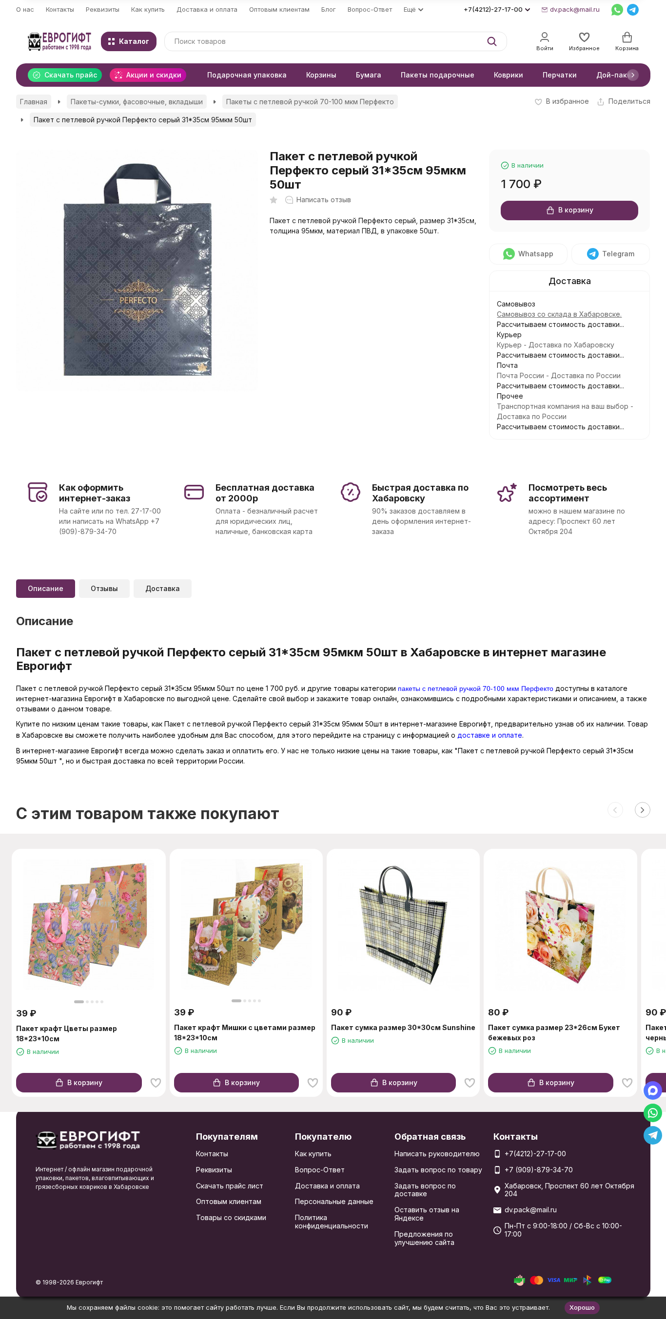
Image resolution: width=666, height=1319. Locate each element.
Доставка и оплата (206, 9)
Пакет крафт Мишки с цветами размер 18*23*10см (244, 1032)
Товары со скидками (231, 1217)
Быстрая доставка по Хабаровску (420, 492)
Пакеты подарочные (437, 75)
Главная (33, 101)
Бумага (368, 75)
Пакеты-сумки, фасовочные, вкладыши (137, 101)
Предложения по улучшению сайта (424, 1238)
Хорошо (582, 1307)
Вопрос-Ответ (370, 9)
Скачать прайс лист (229, 1186)
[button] (633, 75)
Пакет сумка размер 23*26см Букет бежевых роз (554, 1032)
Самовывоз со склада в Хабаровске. (559, 314)
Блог (328, 9)
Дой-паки (613, 75)
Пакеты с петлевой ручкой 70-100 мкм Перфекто (310, 101)
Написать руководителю (437, 1153)
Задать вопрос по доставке (425, 1190)
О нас (25, 9)
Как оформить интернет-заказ (94, 492)
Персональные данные (334, 1201)
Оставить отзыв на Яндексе (426, 1213)
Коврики (508, 75)
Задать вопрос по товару (438, 1170)
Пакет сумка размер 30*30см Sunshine (403, 1027)
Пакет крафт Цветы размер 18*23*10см (66, 1033)
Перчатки (560, 75)
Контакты (60, 9)
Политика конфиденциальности (331, 1221)
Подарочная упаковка (247, 75)
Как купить (148, 9)
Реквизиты (102, 9)
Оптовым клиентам (279, 9)
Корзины (321, 75)
